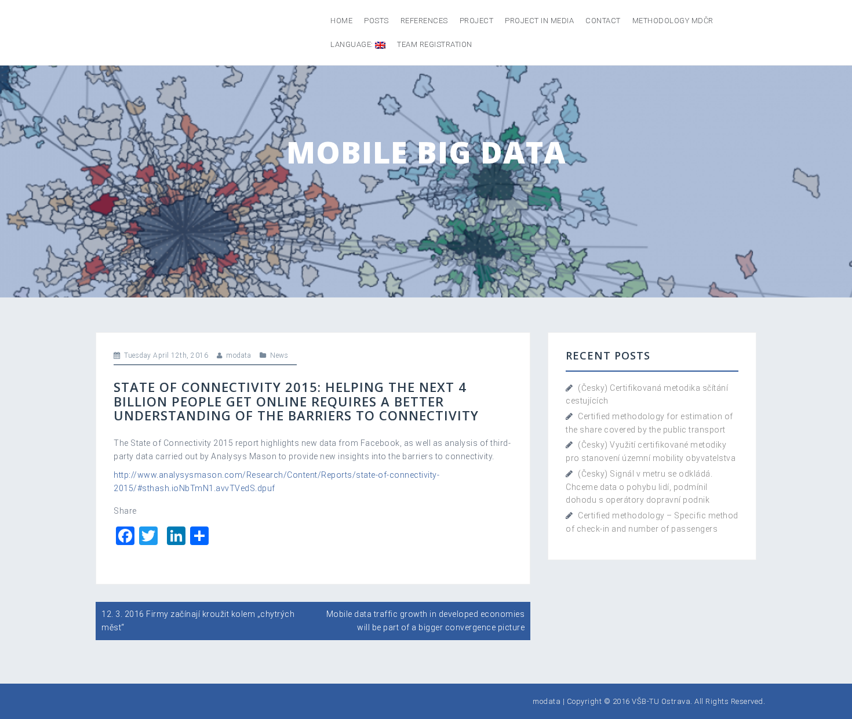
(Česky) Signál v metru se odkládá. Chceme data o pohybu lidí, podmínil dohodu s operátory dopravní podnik (639, 486)
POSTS (376, 20)
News (279, 355)
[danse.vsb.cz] (108, 32)
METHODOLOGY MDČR (672, 20)
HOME (341, 20)
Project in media (539, 20)
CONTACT (603, 20)
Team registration (434, 44)
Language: (352, 44)
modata (238, 355)
